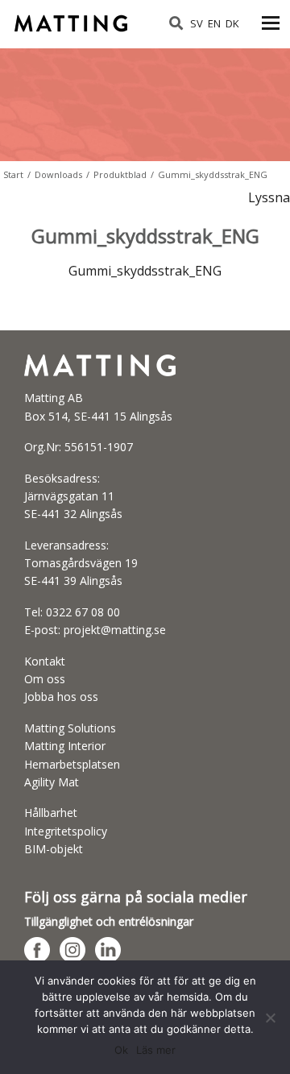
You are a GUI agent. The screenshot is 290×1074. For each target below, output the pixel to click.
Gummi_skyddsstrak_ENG (145, 271)
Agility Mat (51, 782)
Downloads (58, 174)
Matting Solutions (70, 728)
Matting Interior (65, 745)
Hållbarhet (50, 812)
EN (214, 23)
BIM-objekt (53, 848)
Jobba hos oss (61, 696)
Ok (121, 1049)
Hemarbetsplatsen (72, 764)
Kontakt (44, 661)
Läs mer (156, 1049)
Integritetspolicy (65, 831)
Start (13, 174)
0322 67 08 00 (83, 612)
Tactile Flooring (72, 18)
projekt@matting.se (115, 629)
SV (196, 23)
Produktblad (120, 174)
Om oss (44, 678)
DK (232, 23)
